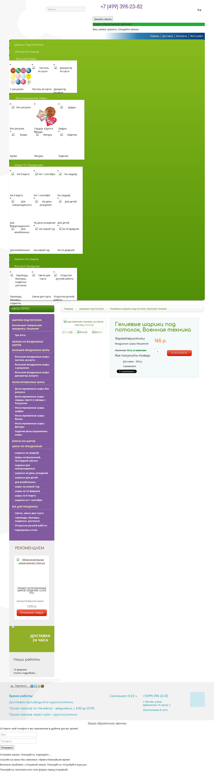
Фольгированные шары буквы (29, 417)
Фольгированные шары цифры (29, 409)
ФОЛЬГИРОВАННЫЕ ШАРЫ (28, 382)
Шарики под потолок (91, 308)
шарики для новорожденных (25, 467)
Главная (154, 36)
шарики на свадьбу (27, 452)
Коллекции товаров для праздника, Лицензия (27, 327)
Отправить (7, 747)
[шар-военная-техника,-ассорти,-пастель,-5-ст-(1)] (84, 323)
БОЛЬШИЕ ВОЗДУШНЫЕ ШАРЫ (31, 350)
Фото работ (196, 36)
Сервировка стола (26, 530)
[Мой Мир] (42, 686)
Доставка (167, 36)
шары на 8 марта (25, 495)
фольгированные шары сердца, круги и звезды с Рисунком (30, 400)
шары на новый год (27, 486)
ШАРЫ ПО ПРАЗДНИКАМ (27, 446)
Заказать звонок (103, 19)
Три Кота (20, 335)
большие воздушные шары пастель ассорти (32, 358)
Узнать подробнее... (25, 672)
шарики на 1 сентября (28, 500)
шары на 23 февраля (27, 491)
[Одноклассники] (39, 686)
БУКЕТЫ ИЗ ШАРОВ (23, 441)
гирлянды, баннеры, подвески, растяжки (27, 519)
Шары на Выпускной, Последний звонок (28, 459)
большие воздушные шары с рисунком (32, 366)
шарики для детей (26, 477)
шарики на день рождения (31, 473)
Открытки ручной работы (31, 525)
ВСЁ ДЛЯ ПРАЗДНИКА (25, 506)
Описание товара (31, 612)
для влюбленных (25, 482)
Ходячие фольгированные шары (31, 433)
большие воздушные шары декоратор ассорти (32, 374)
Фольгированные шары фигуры (29, 425)
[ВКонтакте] (32, 686)
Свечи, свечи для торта (29, 513)
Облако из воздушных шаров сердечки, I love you (31, 590)
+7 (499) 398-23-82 (121, 7)
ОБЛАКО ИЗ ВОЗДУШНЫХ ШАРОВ (27, 343)
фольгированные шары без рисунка (32, 390)
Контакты (181, 36)
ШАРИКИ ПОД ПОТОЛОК (27, 320)
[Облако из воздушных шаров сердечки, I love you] (32, 571)
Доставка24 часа (40, 637)
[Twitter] (35, 686)
